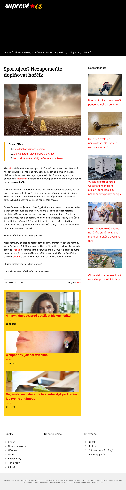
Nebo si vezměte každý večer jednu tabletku (38, 158)
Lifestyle (39, 52)
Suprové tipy (61, 52)
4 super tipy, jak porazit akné (27, 355)
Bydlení (9, 52)
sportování (22, 178)
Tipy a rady (76, 52)
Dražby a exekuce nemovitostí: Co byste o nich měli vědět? (102, 143)
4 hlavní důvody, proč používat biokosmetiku (38, 315)
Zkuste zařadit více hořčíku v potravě (34, 153)
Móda (49, 52)
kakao (17, 249)
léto (11, 168)
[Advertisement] (63, 27)
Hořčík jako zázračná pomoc (29, 149)
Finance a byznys (24, 52)
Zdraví (87, 52)
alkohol (16, 256)
